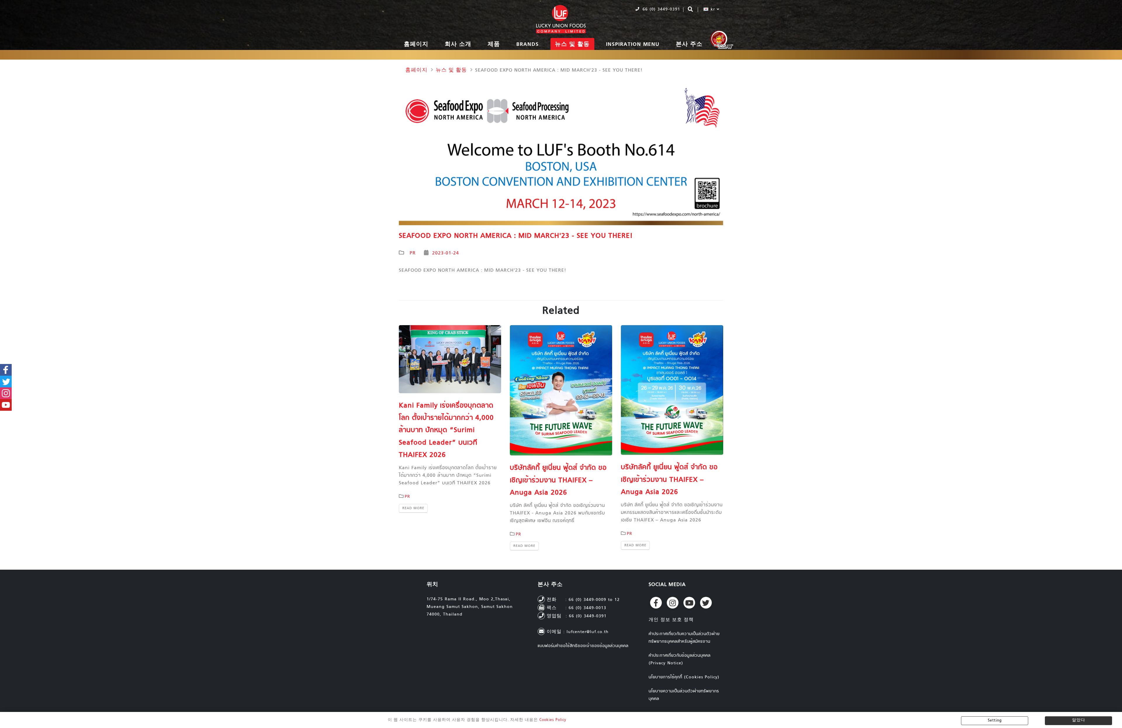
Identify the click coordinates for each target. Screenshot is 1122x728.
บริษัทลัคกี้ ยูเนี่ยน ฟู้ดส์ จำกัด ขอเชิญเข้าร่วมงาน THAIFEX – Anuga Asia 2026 (558, 480)
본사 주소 (689, 44)
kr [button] (713, 9)
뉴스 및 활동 (572, 44)
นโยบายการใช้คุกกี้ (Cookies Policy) (684, 677)
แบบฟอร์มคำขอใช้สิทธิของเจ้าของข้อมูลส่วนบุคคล (583, 646)
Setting (995, 721)
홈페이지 (416, 44)
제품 (494, 44)
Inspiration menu (632, 44)
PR (413, 253)
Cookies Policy (552, 720)
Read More (413, 508)
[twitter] (706, 603)
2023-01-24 (445, 253)
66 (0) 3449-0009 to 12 (594, 600)
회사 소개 (458, 44)
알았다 (1078, 720)
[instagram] (672, 603)
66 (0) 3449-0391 (660, 9)
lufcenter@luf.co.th (588, 632)
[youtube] (689, 603)
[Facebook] (656, 603)
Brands (527, 44)
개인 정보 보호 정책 (671, 620)
